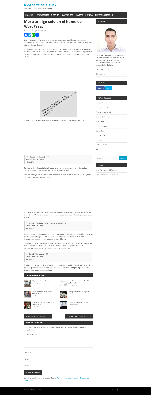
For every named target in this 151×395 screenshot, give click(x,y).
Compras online (102, 108)
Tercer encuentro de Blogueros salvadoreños (42, 293)
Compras (79, 15)
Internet (55, 15)
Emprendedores (42, 15)
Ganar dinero (67, 15)
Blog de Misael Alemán (40, 5)
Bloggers (29, 15)
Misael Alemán (29, 31)
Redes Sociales (101, 145)
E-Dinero (89, 15)
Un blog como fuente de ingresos (78, 291)
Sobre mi (113, 390)
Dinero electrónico (103, 117)
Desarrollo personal (104, 15)
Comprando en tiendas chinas (107, 175)
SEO (97, 150)
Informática (100, 136)
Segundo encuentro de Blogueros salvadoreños (43, 303)
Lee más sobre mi (102, 69)
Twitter (109, 88)
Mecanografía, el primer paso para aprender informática (40, 316)
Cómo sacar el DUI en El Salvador (78, 302)
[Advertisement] (58, 74)
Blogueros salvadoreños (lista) (41, 281)
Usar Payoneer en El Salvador (107, 170)
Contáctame (100, 74)
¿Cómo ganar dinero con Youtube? (81, 316)
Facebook (100, 88)
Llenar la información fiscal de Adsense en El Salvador (80, 282)
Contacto (122, 390)
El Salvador (100, 121)
